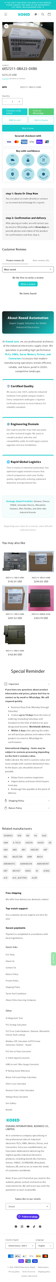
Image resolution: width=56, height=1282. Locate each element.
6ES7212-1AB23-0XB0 (15, 577)
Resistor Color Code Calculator (20, 1090)
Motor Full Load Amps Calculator (21, 1077)
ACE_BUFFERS (19, 877)
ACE (6, 877)
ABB (15, 849)
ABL (5, 856)
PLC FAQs (10, 954)
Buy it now (28, 128)
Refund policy (43, 1267)
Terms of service (28, 1271)
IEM (19, 835)
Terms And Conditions (16, 993)
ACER (34, 877)
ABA (6, 849)
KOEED (17, 1267)
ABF (46, 849)
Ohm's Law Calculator (16, 1083)
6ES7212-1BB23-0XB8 (15, 650)
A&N (6, 842)
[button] (6, 14)
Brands (9, 1109)
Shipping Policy (13, 987)
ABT (6, 870)
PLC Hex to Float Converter (18, 1051)
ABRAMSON (26, 863)
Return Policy (12, 974)
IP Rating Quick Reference (18, 1070)
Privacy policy (14, 1271)
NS (35, 835)
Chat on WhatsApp (38, 112)
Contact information (29, 1276)
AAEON (29, 842)
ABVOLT (16, 870)
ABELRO (35, 849)
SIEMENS (8, 835)
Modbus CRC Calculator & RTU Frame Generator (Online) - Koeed (23, 1043)
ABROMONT (43, 863)
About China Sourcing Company (21, 999)
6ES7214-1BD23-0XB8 (41, 577)
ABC (24, 849)
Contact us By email (13, 112)
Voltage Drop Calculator (17, 1096)
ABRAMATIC (9, 863)
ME (27, 835)
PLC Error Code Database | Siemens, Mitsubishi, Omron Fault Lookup (28, 1033)
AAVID (40, 842)
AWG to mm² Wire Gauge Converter (22, 1064)
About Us (10, 961)
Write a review (28, 284)
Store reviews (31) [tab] (41, 260)
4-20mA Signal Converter (18, 1057)
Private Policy (12, 980)
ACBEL (46, 870)
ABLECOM (17, 856)
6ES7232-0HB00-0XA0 (41, 614)
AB (50, 842)
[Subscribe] (47, 1206)
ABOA (40, 856)
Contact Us (11, 967)
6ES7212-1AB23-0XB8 (15, 614)
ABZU (28, 870)
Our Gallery (11, 1103)
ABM (29, 856)
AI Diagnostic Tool (14, 1018)
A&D (44, 835)
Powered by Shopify (27, 1267)
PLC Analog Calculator (16, 1024)
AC (37, 870)
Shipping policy (44, 1271)
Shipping (5, 78)
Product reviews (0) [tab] (15, 260)
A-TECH (17, 842)
